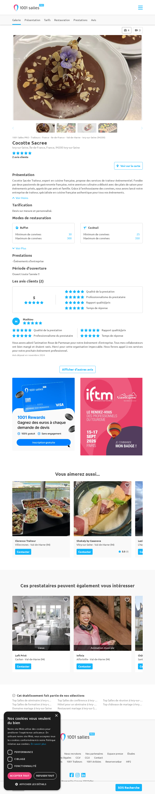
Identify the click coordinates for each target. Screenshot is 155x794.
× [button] (56, 715)
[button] (32, 784)
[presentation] (19, 78)
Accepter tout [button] (19, 775)
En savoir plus (38, 743)
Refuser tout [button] (45, 775)
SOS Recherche (129, 787)
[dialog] (32, 751)
